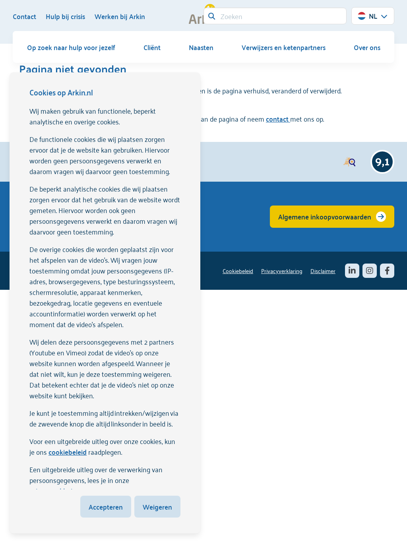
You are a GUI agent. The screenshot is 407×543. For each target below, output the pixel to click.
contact (278, 118)
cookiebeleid (67, 451)
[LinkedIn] (352, 271)
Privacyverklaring (281, 270)
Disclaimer (322, 270)
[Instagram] (369, 271)
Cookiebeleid (238, 270)
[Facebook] (387, 271)
